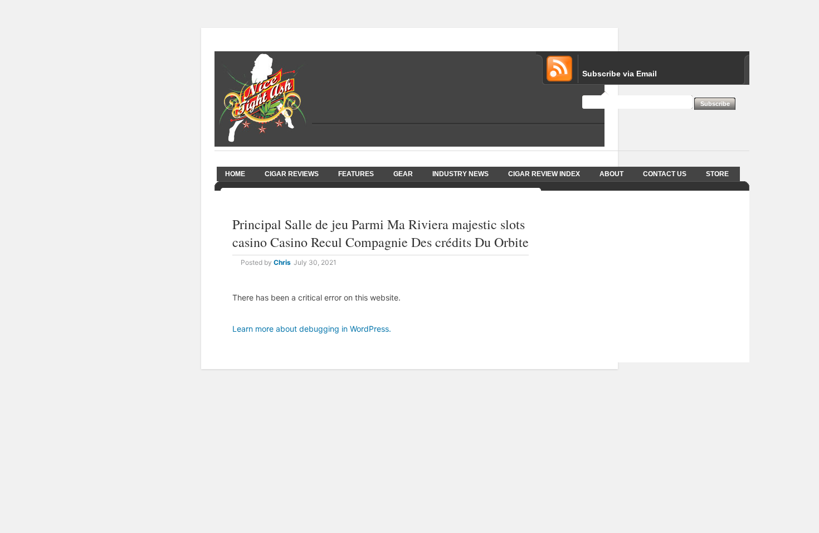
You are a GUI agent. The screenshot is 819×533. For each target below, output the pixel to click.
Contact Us (664, 174)
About (611, 174)
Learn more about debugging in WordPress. (311, 328)
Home (235, 174)
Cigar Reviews (292, 174)
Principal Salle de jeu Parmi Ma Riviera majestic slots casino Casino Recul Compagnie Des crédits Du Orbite (380, 233)
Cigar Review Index (544, 174)
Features (356, 174)
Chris (282, 262)
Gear (403, 174)
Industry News (460, 174)
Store (717, 174)
